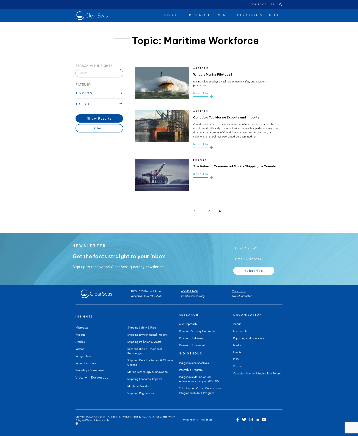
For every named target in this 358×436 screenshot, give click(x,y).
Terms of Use (205, 420)
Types (83, 103)
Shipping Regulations (140, 393)
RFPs (236, 359)
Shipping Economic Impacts (144, 379)
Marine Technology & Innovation (147, 372)
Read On (200, 93)
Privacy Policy (189, 420)
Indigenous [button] (250, 15)
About (237, 324)
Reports (80, 335)
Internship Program (191, 370)
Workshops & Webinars (90, 370)
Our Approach (188, 324)
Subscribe (254, 271)
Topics (84, 93)
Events (237, 352)
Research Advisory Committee (197, 331)
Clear (99, 128)
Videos (80, 349)
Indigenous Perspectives (194, 363)
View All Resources (92, 377)
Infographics (83, 356)
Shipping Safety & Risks (141, 327)
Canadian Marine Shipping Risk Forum (257, 373)
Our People (240, 331)
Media (237, 345)
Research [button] (199, 15)
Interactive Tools (86, 363)
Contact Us (239, 291)
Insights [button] (173, 15)
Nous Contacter (242, 296)
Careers (238, 366)
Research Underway (191, 338)
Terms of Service (94, 420)
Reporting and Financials (248, 338)
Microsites (82, 327)
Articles (80, 342)
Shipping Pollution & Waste (144, 342)
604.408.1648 (189, 291)
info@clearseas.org (193, 296)
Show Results (99, 118)
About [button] (275, 15)
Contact (258, 5)
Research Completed (192, 345)
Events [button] (223, 15)
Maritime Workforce (139, 386)
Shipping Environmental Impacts (147, 335)
